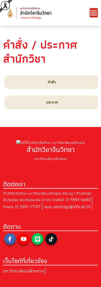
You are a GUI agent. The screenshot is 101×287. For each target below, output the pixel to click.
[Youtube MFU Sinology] (24, 239)
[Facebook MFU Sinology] (10, 239)
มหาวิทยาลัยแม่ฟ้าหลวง (23, 271)
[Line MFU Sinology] (37, 239)
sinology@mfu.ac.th (72, 206)
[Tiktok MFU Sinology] (51, 239)
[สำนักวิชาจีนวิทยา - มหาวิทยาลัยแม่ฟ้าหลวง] (46, 12)
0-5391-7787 (28, 206)
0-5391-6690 (78, 199)
